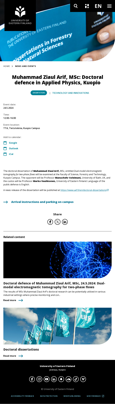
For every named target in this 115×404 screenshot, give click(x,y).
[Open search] (75, 6)
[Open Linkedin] (54, 379)
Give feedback (96, 397)
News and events (25, 66)
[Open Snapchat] (61, 379)
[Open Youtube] (46, 379)
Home (6, 66)
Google (13, 142)
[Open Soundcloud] (68, 379)
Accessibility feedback (22, 396)
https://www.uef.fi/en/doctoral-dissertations (83, 190)
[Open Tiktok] (76, 379)
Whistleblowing (72, 396)
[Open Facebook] (32, 379)
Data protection (49, 396)
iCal (11, 154)
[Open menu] (109, 6)
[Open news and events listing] (87, 6)
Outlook (13, 148)
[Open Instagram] (39, 379)
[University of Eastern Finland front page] (20, 15)
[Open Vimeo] (83, 379)
